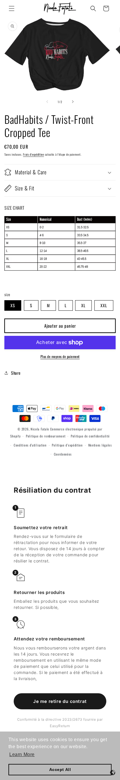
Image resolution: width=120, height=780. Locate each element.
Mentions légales (100, 445)
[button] (11, 8)
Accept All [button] (60, 769)
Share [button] (16, 373)
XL (83, 305)
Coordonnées (63, 454)
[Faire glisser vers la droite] (72, 101)
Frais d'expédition (33, 154)
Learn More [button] (22, 754)
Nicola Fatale (40, 429)
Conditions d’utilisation (30, 445)
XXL (103, 305)
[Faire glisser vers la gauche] (47, 101)
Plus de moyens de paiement (60, 356)
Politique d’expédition (67, 445)
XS (12, 305)
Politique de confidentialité (90, 436)
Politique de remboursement (45, 436)
